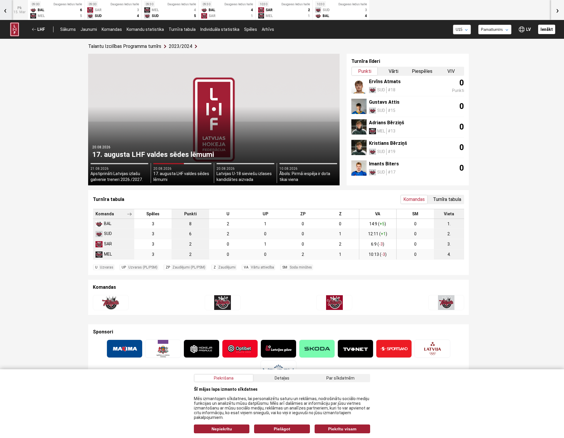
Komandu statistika (145, 29)
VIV (451, 71)
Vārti (393, 71)
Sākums (68, 29)
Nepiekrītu (222, 429)
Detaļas (282, 378)
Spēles (250, 29)
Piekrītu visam (342, 429)
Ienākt (546, 29)
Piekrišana (224, 378)
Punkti (364, 71)
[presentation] (557, 10)
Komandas (112, 29)
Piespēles (422, 71)
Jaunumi (88, 29)
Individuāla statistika (219, 29)
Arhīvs (268, 29)
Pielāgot (282, 429)
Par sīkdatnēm (340, 378)
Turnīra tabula (182, 29)
